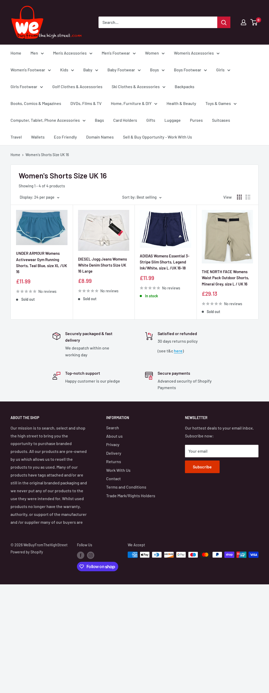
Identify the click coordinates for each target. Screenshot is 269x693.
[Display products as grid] (239, 197)
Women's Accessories (194, 52)
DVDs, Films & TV (86, 103)
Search (112, 427)
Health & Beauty (181, 103)
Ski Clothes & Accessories (136, 86)
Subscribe (202, 466)
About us (114, 435)
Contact (113, 478)
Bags (99, 120)
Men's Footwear (116, 52)
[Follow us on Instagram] (90, 555)
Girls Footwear (24, 86)
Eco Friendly (65, 136)
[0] (254, 22)
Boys (154, 69)
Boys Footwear (187, 69)
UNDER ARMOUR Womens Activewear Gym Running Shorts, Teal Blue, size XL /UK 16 (41, 262)
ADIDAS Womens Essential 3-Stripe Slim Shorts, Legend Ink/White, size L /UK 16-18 (164, 262)
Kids (64, 69)
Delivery (113, 453)
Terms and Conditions (126, 486)
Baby (87, 69)
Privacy (113, 444)
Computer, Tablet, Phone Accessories (45, 120)
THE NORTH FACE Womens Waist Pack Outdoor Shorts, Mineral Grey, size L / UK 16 (225, 277)
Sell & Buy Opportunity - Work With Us (157, 136)
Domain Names (100, 136)
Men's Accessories (70, 52)
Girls (220, 69)
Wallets (38, 136)
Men (34, 52)
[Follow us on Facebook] (80, 555)
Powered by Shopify (27, 552)
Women (152, 52)
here (178, 350)
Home (16, 52)
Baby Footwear (121, 69)
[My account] (243, 22)
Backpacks (184, 86)
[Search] (223, 22)
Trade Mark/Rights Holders (130, 495)
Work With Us (118, 470)
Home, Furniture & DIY (131, 103)
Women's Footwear (28, 69)
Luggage (172, 120)
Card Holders (125, 120)
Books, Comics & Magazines (36, 103)
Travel (16, 136)
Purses (196, 120)
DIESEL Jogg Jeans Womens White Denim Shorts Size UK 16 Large (102, 265)
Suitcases (221, 120)
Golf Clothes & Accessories (77, 86)
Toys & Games (218, 103)
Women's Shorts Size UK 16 (47, 154)
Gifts (150, 120)
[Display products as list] (248, 197)
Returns (113, 461)
